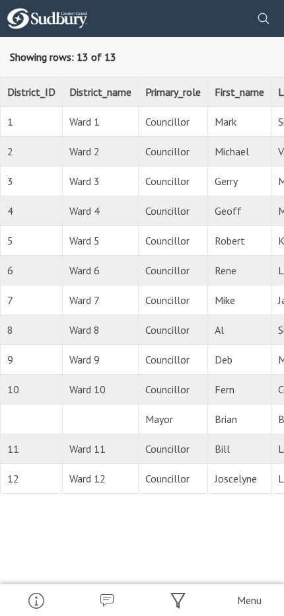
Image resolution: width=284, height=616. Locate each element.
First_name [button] (239, 91)
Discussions (107, 600)
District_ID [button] (31, 91)
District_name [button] (100, 91)
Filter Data (177, 600)
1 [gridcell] (10, 121)
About (35, 600)
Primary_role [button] (173, 91)
